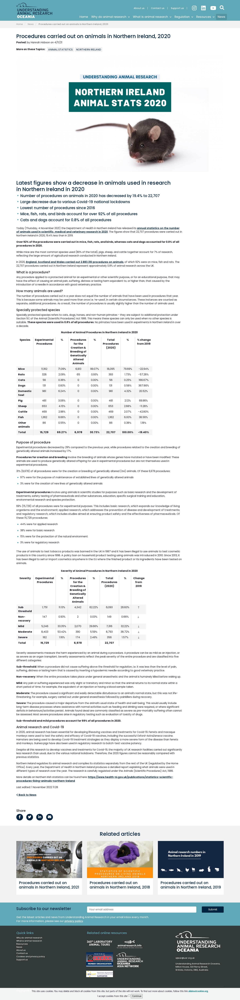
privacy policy (73, 921)
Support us (22, 959)
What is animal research (29, 940)
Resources (22, 944)
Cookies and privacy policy (30, 956)
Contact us (22, 953)
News (31, 24)
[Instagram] (194, 6)
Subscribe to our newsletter (43, 908)
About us (21, 950)
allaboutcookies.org (198, 991)
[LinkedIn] (203, 6)
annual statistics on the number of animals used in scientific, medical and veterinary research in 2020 (97, 230)
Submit (212, 909)
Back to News (27, 795)
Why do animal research (29, 937)
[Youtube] (213, 6)
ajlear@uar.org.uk (185, 958)
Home (19, 24)
